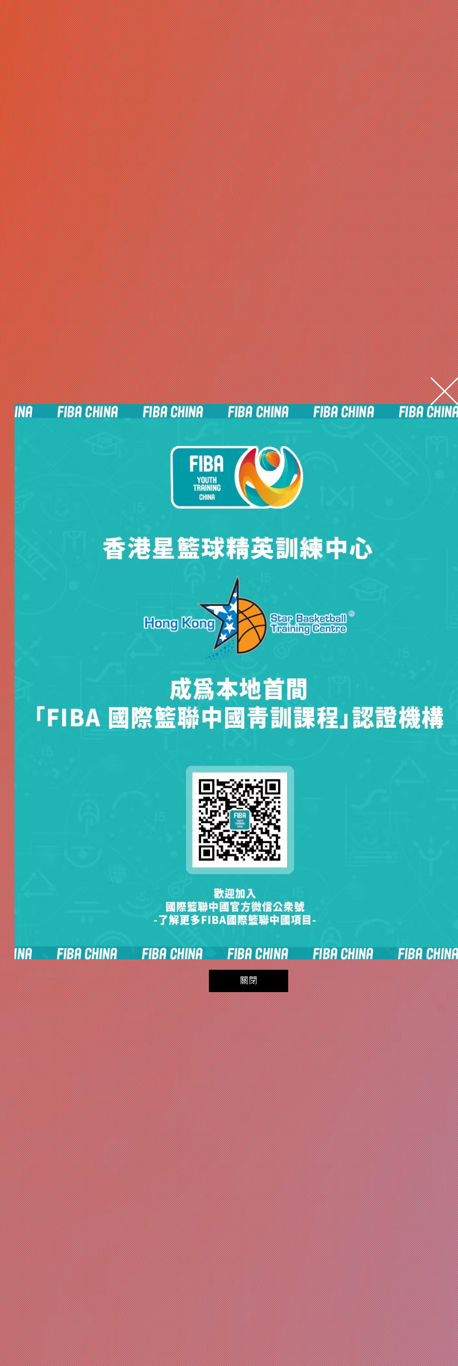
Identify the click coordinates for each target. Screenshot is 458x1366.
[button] (248, 981)
